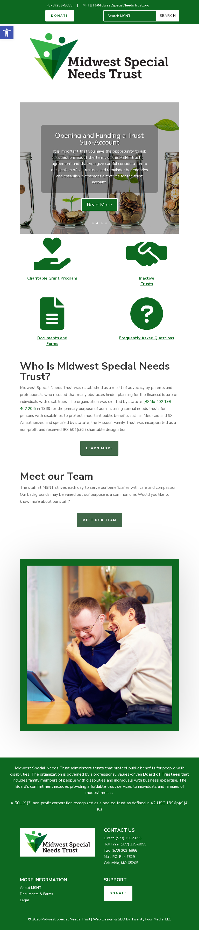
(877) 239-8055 (133, 844)
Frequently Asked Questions (146, 338)
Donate (59, 15)
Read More (99, 204)
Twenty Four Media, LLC (151, 919)
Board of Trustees (161, 774)
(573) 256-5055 (60, 5)
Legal (24, 900)
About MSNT (30, 887)
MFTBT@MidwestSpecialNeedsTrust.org (116, 5)
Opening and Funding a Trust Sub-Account (99, 139)
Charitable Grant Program (52, 278)
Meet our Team (99, 520)
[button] (6, 32)
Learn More (99, 448)
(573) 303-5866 (124, 850)
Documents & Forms (36, 893)
